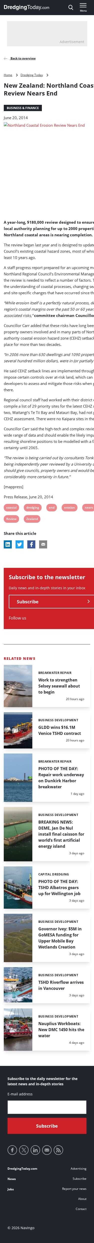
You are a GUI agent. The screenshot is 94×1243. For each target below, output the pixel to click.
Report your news (74, 1189)
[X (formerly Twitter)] (24, 1150)
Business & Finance (23, 108)
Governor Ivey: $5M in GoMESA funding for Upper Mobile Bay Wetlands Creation (60, 938)
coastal (11, 508)
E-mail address (20, 1094)
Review (11, 519)
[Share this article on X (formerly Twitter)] (20, 544)
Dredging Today (32, 75)
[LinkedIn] (35, 1150)
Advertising (78, 1168)
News (12, 1179)
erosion (69, 508)
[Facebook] (12, 1150)
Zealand (32, 519)
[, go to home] (26, 8)
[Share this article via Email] (43, 544)
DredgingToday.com (22, 1168)
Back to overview (23, 58)
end (52, 508)
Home (8, 75)
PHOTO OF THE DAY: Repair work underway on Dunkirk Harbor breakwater (61, 778)
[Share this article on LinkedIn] (8, 544)
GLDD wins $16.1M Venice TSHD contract (59, 730)
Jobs (11, 1189)
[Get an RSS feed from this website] (58, 1150)
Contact (81, 1209)
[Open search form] (70, 7)
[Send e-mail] (47, 1150)
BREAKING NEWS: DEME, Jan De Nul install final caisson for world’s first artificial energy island (61, 834)
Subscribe (79, 1178)
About (82, 1199)
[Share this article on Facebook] (31, 544)
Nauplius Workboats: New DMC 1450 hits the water (61, 1029)
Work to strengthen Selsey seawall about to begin (59, 686)
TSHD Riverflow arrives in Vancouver (61, 985)
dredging (32, 508)
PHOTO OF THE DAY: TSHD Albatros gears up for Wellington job (59, 887)
